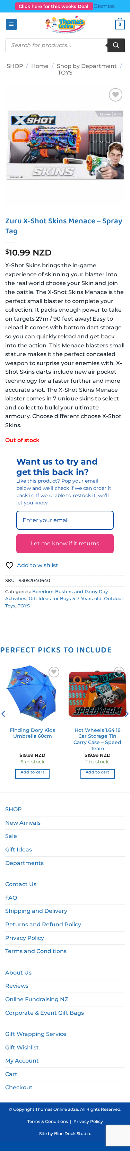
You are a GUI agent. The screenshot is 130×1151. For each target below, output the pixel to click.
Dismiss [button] (104, 6)
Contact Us (20, 884)
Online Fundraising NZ (36, 999)
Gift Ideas (18, 849)
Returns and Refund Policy (43, 924)
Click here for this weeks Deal (54, 6)
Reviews (16, 986)
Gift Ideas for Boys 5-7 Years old (65, 598)
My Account (22, 1060)
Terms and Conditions (36, 951)
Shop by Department (87, 66)
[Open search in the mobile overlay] (65, 45)
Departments (24, 863)
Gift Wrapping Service (36, 1034)
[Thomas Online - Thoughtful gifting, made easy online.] (65, 24)
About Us (18, 972)
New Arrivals (23, 823)
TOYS (65, 72)
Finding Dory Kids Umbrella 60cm (32, 733)
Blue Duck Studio (72, 1133)
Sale (11, 836)
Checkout (19, 1087)
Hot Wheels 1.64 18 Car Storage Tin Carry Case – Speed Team (97, 739)
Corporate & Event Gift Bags (44, 1013)
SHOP (15, 66)
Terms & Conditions (47, 1121)
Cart (11, 1074)
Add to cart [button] (32, 772)
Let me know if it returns (65, 543)
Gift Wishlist (22, 1047)
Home (40, 66)
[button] (11, 24)
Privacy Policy (24, 938)
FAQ (11, 897)
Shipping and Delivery (36, 911)
